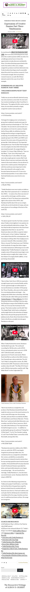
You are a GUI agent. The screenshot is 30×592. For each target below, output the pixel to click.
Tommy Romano (6, 299)
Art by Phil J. (15, 576)
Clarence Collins (9, 533)
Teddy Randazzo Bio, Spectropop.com (13, 553)
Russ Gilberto (17, 299)
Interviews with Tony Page (10, 539)
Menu (3, 15)
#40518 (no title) (6, 576)
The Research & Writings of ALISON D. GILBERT (15, 586)
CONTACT (23, 579)
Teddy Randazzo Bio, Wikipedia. (11, 542)
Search (2, 567)
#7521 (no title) (5, 579)
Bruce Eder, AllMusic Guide (10, 544)
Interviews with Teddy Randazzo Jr (12, 537)
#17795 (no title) (23, 576)
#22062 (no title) (15, 579)
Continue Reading (23, 562)
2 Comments (19, 31)
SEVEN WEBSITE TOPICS (17, 577)
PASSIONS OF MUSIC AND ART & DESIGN (15, 20)
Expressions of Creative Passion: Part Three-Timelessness (14, 26)
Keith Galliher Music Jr (19, 530)
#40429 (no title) (6, 577)
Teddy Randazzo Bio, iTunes (10, 546)
